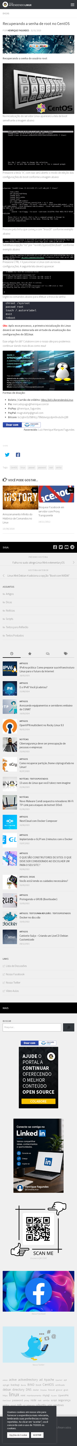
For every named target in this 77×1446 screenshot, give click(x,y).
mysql (46, 1395)
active (13, 1379)
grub (66, 1389)
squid (13, 1405)
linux (23, 467)
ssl (24, 1405)
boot (38, 1384)
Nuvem (54, 1395)
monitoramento (34, 1395)
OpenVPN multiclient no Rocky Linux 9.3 (42, 725)
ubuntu (41, 1405)
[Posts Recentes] (12, 654)
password (42, 467)
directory (18, 1389)
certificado (60, 1384)
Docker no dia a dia (30, 917)
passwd (31, 467)
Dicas (6, 13)
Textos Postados (15, 635)
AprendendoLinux (63, 400)
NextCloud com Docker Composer (38, 821)
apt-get (6, 1384)
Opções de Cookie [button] (18, 1435)
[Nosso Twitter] (61, 547)
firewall (51, 1389)
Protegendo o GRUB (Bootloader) (38, 899)
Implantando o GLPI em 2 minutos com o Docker (46, 839)
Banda (23, 1385)
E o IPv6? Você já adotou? (33, 687)
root (51, 467)
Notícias (10, 610)
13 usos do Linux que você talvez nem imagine (45, 783)
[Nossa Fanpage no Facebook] (55, 547)
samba (46, 1400)
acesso (5, 1380)
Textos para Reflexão (17, 627)
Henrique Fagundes (18, 30)
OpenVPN (63, 1395)
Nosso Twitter (13, 982)
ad (41, 1379)
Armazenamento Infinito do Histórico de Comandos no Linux (17, 518)
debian (7, 1390)
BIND (30, 1385)
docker (36, 1389)
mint (23, 1395)
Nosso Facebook (15, 974)
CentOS (14, 467)
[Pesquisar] (68, 1027)
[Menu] (72, 4)
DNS (29, 1390)
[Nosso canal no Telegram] (72, 547)
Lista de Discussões (16, 966)
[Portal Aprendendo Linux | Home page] (21, 4)
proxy (26, 1400)
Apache (49, 1379)
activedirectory (28, 1379)
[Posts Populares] (29, 654)
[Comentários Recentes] (47, 654)
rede (33, 1400)
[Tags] (65, 654)
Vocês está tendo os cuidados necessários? (44, 881)
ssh (19, 1405)
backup (15, 1384)
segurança (64, 1400)
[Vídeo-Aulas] (66, 547)
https (5, 1395)
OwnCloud (7, 1400)
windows (58, 1405)
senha (58, 467)
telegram (31, 1405)
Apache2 (59, 1380)
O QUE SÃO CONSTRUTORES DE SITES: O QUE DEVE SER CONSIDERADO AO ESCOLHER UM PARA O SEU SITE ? (45, 861)
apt (65, 1379)
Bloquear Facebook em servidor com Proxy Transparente (51, 511)
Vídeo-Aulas (12, 991)
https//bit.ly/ (47, 400)
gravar (59, 1389)
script (54, 1400)
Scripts (9, 619)
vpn (50, 1405)
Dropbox (43, 1390)
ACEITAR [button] (37, 1435)
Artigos (10, 594)
